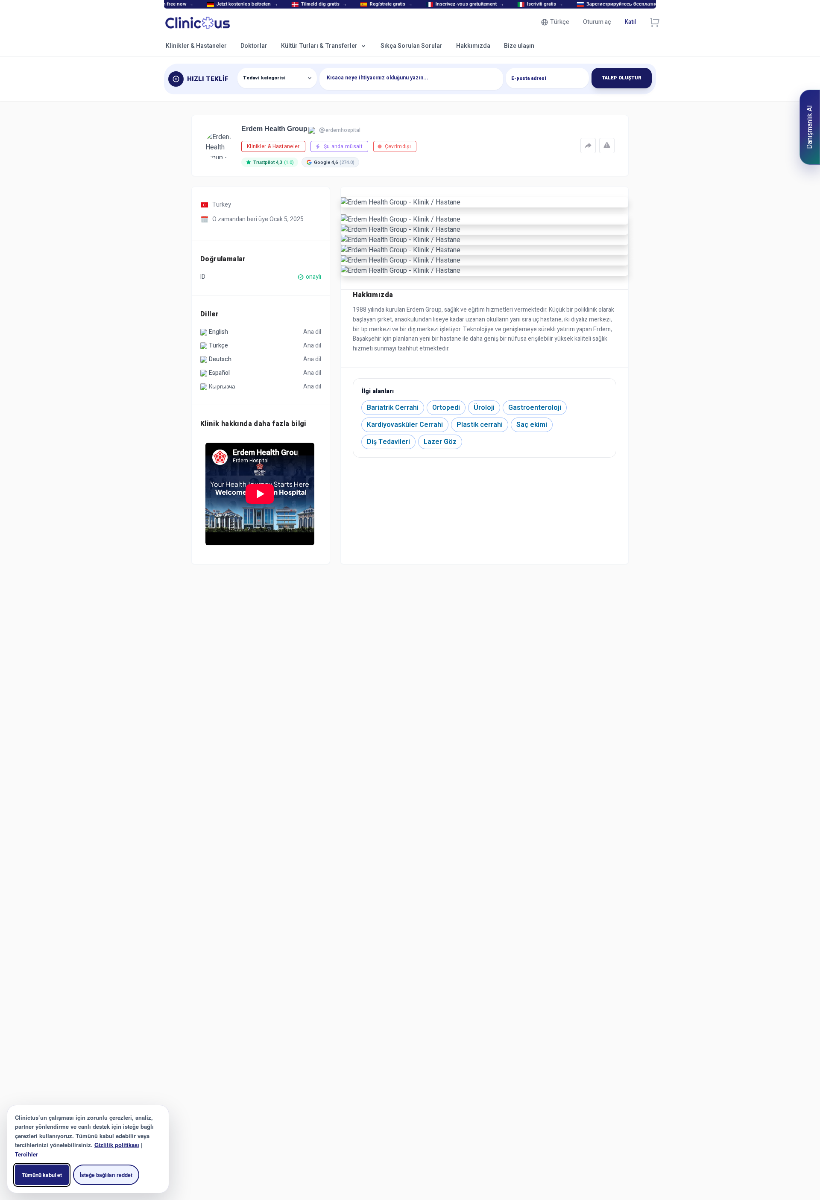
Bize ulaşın (519, 45)
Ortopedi (446, 408)
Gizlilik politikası (116, 1145)
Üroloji (484, 408)
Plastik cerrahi (480, 425)
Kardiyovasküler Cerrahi (405, 425)
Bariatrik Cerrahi (393, 408)
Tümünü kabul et (42, 1175)
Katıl (630, 22)
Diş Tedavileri (388, 442)
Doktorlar (253, 45)
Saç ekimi (531, 425)
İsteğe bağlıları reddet (106, 1175)
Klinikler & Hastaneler (196, 45)
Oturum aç (597, 22)
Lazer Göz (440, 442)
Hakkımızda (473, 45)
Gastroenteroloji (534, 408)
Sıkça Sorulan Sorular (411, 45)
